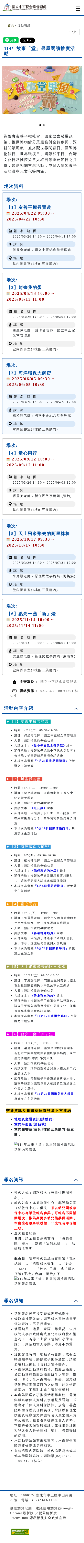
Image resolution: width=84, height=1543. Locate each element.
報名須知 (14, 1300)
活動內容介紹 (18, 708)
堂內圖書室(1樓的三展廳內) (35, 263)
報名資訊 (14, 1179)
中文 (73, 32)
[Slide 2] (44, 125)
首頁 (11, 25)
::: (4, 25)
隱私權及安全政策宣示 (48, 1518)
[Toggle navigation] (78, 8)
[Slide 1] (40, 125)
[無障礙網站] (19, 1535)
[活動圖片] (42, 90)
